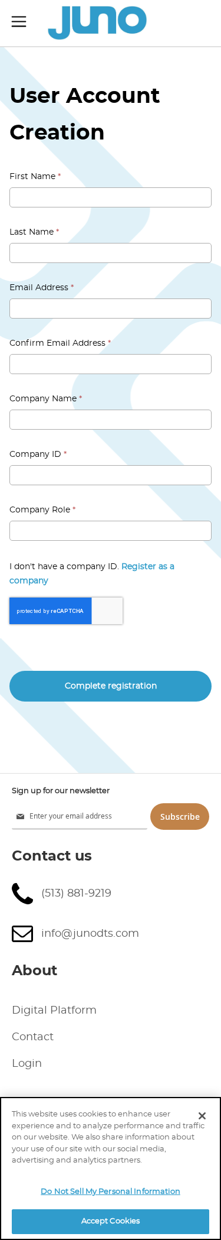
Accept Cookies (110, 1221)
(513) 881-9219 (76, 893)
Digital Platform (54, 1010)
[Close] (202, 1116)
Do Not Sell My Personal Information (110, 1192)
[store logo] (97, 23)
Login (27, 1064)
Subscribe (180, 816)
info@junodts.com (90, 934)
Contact (33, 1037)
